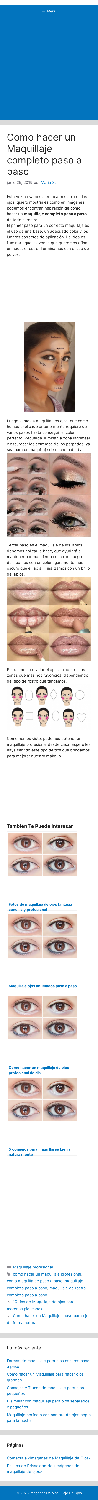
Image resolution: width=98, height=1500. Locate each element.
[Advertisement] (49, 69)
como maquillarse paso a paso (34, 1281)
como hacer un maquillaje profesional (47, 1274)
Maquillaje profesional (33, 1267)
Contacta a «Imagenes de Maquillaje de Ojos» (49, 1458)
